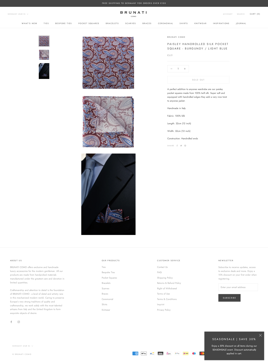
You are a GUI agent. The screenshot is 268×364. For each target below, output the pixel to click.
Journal (241, 23)
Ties (46, 23)
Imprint (160, 304)
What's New (29, 23)
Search (241, 14)
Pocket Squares (88, 23)
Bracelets (112, 23)
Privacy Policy (164, 310)
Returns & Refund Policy (169, 283)
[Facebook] (177, 146)
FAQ (159, 272)
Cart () (255, 14)
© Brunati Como (21, 354)
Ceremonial (165, 23)
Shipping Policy (165, 277)
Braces (147, 23)
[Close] (260, 335)
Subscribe (229, 297)
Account (228, 14)
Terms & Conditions (167, 299)
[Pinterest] (185, 146)
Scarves (130, 23)
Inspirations (221, 23)
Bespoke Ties (63, 23)
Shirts (184, 23)
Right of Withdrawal (167, 288)
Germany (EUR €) (17, 14)
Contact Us (162, 267)
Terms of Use (163, 293)
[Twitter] (181, 146)
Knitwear (200, 23)
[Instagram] (19, 322)
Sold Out (198, 79)
